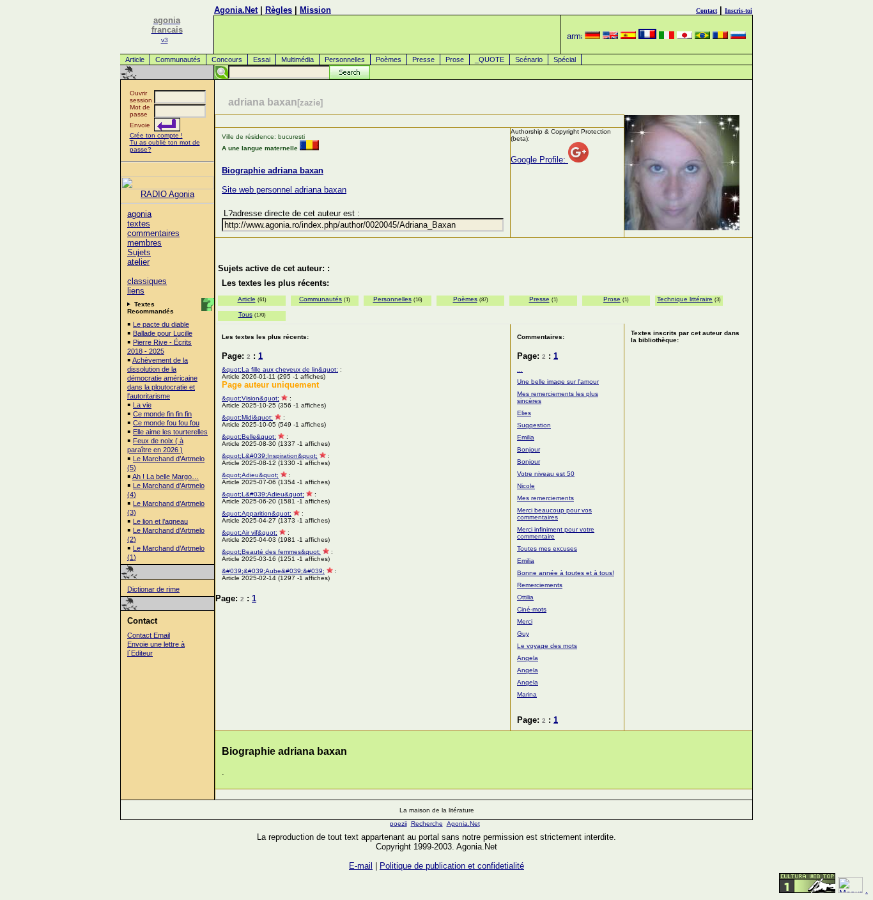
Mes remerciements (545, 497)
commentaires (153, 233)
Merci (524, 621)
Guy (523, 633)
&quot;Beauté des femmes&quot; (271, 551)
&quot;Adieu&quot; (250, 474)
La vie (142, 405)
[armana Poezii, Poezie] (574, 36)
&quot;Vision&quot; (250, 398)
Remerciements (539, 584)
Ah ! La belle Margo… (165, 476)
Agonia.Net (236, 10)
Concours (227, 59)
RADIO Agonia (167, 194)
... (520, 369)
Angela (527, 657)
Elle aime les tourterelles (170, 432)
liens (135, 291)
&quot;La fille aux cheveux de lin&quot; (280, 369)
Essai (261, 59)
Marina (527, 694)
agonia (139, 214)
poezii (398, 823)
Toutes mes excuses (547, 548)
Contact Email (148, 635)
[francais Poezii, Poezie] (647, 36)
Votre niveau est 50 (546, 473)
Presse (423, 59)
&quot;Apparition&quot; (256, 513)
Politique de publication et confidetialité (452, 866)
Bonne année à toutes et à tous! (565, 572)
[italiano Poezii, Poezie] (666, 36)
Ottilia (525, 597)
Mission (315, 10)
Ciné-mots (531, 609)
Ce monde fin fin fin (162, 414)
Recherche (427, 823)
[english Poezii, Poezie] (610, 36)
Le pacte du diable (161, 324)
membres (144, 243)
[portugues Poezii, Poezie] (702, 36)
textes (138, 223)
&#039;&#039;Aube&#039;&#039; (273, 570)
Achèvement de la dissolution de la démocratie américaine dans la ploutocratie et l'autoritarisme (162, 378)
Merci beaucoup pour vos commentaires (554, 514)
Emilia (525, 437)
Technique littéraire (685, 299)
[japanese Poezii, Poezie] (684, 36)
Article (134, 59)
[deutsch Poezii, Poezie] (592, 36)
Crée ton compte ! (156, 135)
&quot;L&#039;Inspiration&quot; (270, 455)
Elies (524, 412)
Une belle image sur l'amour (558, 381)
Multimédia (297, 59)
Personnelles (345, 59)
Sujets (139, 252)
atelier (138, 262)
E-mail (361, 866)
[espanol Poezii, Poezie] (628, 36)
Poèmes (388, 59)
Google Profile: (539, 159)
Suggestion (534, 425)
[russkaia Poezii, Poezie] (738, 36)
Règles (278, 10)
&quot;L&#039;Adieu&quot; (263, 494)
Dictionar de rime (153, 589)
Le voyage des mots (547, 645)
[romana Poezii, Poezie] (720, 36)
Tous (245, 314)
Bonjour (528, 449)
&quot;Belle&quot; (249, 436)
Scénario (529, 59)
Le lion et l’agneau (160, 521)
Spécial (564, 59)
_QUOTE (489, 59)
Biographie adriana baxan (272, 170)
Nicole (526, 485)
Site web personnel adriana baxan (284, 189)
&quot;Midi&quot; (247, 417)
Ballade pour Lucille (162, 333)
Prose (454, 59)
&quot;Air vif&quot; (249, 532)
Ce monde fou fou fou (166, 423)
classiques (147, 281)
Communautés (178, 59)
